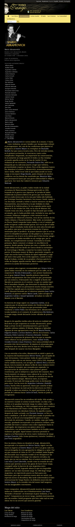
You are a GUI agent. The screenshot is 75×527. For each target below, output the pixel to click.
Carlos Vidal (9, 78)
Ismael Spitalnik (10, 103)
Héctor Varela (9, 99)
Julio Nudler (10, 138)
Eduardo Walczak (10, 86)
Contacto (59, 525)
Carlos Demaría (10, 74)
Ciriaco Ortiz (9, 80)
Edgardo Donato (10, 84)
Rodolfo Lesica (9, 135)
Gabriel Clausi (9, 97)
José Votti (8, 107)
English (56, 1)
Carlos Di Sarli (9, 76)
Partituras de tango (11, 516)
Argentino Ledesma (11, 72)
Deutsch (61, 1)
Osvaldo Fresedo (10, 128)
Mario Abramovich (12, 49)
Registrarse (45, 1)
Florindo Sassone (10, 93)
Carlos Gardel (34, 16)
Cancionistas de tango (28, 518)
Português (67, 1)
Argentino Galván (10, 69)
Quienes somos (15, 525)
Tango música (9, 514)
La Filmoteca (11, 19)
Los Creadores (24, 16)
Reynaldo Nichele (10, 132)
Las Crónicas (52, 16)
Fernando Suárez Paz (12, 90)
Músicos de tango (26, 512)
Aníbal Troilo (9, 67)
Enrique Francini (10, 88)
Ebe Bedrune (9, 82)
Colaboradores (37, 525)
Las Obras (15, 16)
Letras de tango (9, 512)
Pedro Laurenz (10, 130)
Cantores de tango (27, 516)
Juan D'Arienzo (10, 111)
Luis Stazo (8, 116)
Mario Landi (9, 122)
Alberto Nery (9, 65)
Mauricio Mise (9, 124)
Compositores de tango (28, 520)
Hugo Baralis (9, 101)
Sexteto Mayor (9, 137)
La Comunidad (62, 16)
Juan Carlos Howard (11, 109)
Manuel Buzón (9, 118)
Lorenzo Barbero (10, 114)
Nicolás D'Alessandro (11, 126)
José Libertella (9, 105)
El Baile (43, 16)
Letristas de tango (26, 514)
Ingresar (38, 1)
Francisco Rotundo (11, 95)
